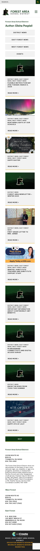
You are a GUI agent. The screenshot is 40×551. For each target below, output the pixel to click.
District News (20, 32)
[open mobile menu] (36, 11)
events (20, 54)
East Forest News (20, 40)
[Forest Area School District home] (16, 11)
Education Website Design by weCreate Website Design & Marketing (20, 545)
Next (20, 439)
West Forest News (20, 47)
